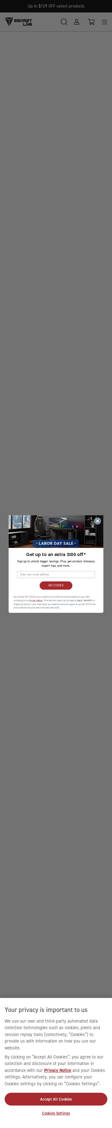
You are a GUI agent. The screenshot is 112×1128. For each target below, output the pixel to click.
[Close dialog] (97, 521)
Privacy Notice (57, 1070)
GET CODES (56, 585)
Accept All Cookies (56, 1099)
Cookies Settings (56, 1113)
